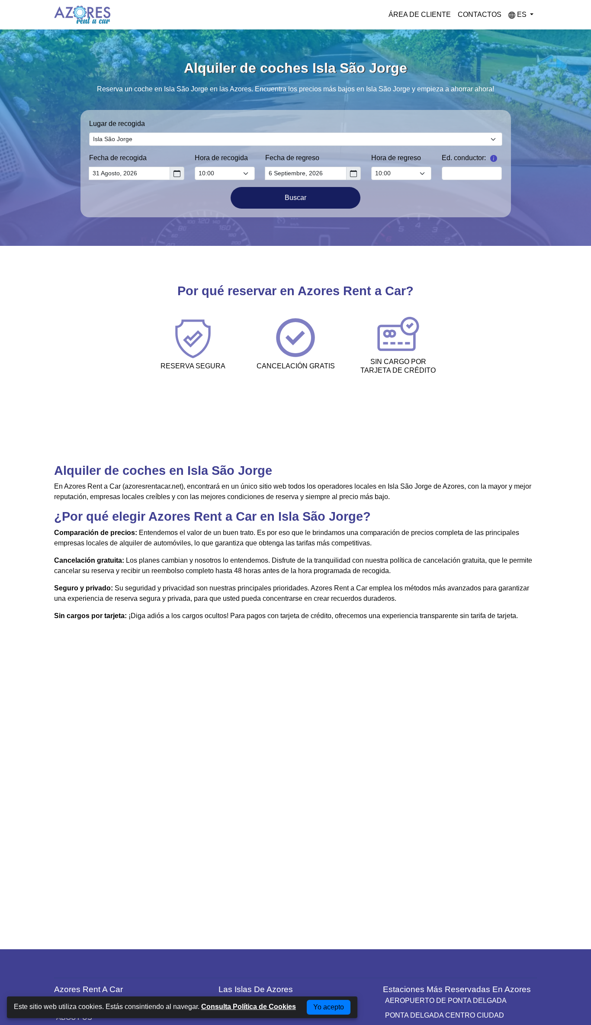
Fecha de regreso (292, 157)
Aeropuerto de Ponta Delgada (446, 1000)
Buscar (295, 197)
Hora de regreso (396, 157)
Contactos (479, 14)
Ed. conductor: (464, 157)
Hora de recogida (221, 157)
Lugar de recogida (117, 123)
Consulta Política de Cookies (248, 1006)
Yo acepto (328, 1007)
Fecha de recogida (118, 157)
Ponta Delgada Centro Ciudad (444, 1015)
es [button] (521, 14)
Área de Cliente (420, 14)
